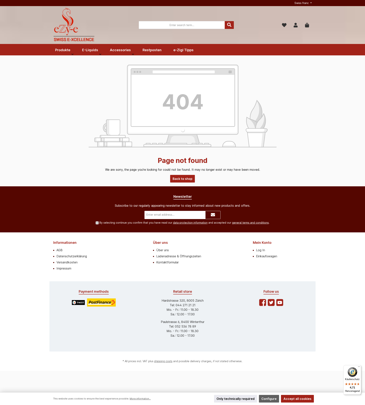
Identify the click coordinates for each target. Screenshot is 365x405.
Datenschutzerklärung (71, 256)
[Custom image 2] (101, 302)
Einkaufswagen (266, 256)
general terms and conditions (250, 222)
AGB (59, 250)
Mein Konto (262, 243)
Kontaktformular (167, 262)
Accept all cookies (297, 399)
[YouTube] (279, 302)
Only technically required (236, 399)
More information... (140, 398)
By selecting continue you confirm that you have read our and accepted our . (184, 222)
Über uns (160, 243)
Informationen (65, 243)
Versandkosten (67, 262)
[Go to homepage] (74, 25)
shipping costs (163, 361)
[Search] (229, 25)
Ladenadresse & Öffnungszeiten (178, 256)
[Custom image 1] (78, 302)
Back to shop (182, 179)
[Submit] (213, 215)
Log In (260, 250)
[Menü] (359, 367)
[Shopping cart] (307, 25)
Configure (269, 399)
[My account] (295, 25)
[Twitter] (271, 302)
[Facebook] (262, 302)
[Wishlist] (284, 25)
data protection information (190, 222)
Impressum (63, 268)
